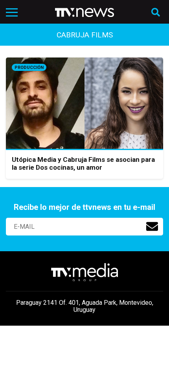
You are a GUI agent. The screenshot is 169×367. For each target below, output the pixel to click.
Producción (29, 67)
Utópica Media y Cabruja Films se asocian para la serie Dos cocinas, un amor (83, 163)
